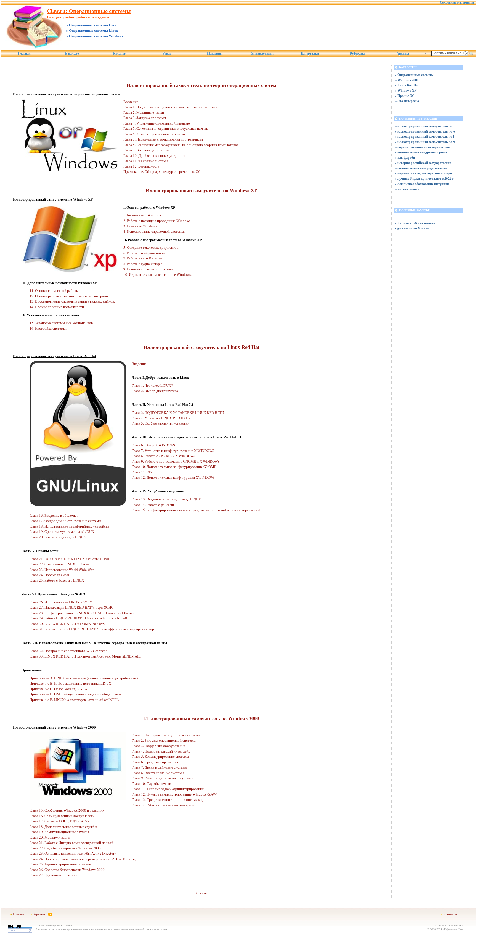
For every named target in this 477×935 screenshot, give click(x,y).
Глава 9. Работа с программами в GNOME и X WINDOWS (175, 461)
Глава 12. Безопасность (141, 166)
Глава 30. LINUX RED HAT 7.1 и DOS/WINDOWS (67, 623)
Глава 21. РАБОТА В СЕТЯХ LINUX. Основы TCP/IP (70, 558)
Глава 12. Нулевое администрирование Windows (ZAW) (174, 794)
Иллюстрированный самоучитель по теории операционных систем (201, 85)
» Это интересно (407, 101)
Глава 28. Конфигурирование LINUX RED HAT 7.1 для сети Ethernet (82, 612)
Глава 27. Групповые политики (53, 874)
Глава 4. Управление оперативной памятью (156, 123)
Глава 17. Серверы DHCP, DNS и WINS (59, 821)
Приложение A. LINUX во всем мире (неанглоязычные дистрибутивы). (84, 678)
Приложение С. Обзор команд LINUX (58, 688)
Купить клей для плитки (416, 223)
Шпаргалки (310, 53)
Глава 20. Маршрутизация (50, 837)
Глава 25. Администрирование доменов (60, 864)
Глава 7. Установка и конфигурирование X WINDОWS (173, 450)
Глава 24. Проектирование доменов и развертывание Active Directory (83, 858)
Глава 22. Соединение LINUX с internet (60, 563)
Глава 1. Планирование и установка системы (166, 734)
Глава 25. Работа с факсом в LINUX (57, 580)
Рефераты (357, 53)
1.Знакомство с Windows (142, 215)
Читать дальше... (410, 189)
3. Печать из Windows (140, 225)
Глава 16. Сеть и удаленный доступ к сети (62, 815)
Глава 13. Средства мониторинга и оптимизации (169, 799)
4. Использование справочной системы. (154, 231)
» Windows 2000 (406, 80)
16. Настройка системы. (48, 328)
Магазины (214, 53)
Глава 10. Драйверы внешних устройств (154, 155)
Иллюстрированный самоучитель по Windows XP (201, 190)
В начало (72, 53)
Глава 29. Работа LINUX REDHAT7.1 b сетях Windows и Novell (78, 618)
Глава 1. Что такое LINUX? (152, 385)
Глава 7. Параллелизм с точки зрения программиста (163, 139)
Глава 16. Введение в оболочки (54, 515)
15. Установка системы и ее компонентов (61, 322)
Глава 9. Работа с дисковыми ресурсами (162, 777)
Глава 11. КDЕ (143, 472)
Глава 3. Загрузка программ (144, 117)
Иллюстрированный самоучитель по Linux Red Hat (201, 347)
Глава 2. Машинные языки (143, 112)
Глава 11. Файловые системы (145, 160)
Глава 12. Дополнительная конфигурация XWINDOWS (173, 477)
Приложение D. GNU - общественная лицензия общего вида (76, 694)
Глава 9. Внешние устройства (146, 149)
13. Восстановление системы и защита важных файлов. (72, 301)
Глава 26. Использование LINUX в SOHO (61, 602)
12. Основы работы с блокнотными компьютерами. (69, 295)
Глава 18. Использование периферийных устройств (69, 526)
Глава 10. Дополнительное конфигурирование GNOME (174, 466)
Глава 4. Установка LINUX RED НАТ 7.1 (162, 417)
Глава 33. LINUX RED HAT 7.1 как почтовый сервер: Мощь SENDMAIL (85, 656)
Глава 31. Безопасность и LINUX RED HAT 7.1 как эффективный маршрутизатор (92, 628)
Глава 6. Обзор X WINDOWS (153, 445)
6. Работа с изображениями (144, 252)
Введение (130, 101)
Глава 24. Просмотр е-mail (50, 574)
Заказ (167, 53)
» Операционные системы (414, 74)
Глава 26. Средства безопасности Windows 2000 (67, 869)
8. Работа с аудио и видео (143, 263)
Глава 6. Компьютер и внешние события (154, 133)
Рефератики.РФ (453, 929)
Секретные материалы (456, 2)
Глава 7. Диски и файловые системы (159, 767)
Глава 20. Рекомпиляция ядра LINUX (58, 536)
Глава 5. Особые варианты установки (160, 423)
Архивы (201, 893)
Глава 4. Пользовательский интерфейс (161, 751)
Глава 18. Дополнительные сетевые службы (63, 826)
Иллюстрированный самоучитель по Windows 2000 (201, 718)
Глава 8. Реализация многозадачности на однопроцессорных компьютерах (181, 144)
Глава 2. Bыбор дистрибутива (155, 390)
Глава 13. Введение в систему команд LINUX (166, 499)
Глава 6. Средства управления (155, 761)
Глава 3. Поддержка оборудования (158, 745)
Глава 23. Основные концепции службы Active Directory (73, 853)
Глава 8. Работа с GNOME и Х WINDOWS (163, 455)
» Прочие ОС (405, 95)
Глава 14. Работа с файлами (153, 504)
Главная (24, 53)
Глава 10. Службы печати (151, 783)
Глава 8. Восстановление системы (158, 772)
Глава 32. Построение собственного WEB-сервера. (69, 650)
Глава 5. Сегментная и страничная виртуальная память (165, 128)
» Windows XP (405, 90)
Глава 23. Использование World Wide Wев (62, 569)
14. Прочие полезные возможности (57, 306)
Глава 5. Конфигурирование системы (160, 756)
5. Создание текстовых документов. (151, 247)
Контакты (450, 914)
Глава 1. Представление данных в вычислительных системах (170, 106)
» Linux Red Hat (407, 85)
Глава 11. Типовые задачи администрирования (168, 788)
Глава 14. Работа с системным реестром (163, 804)
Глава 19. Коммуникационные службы (59, 831)
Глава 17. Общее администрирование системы (65, 520)
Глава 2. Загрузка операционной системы (164, 740)
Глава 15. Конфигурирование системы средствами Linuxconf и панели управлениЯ (196, 509)
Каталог (119, 53)
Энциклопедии (262, 53)
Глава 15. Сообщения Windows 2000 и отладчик (67, 810)
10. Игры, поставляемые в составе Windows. (157, 274)
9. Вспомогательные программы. (148, 268)
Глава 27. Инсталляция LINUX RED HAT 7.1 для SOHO (71, 607)
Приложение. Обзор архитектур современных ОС (162, 171)
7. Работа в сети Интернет (143, 258)
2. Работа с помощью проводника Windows (156, 220)
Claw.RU (457, 925)
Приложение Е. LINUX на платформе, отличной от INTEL (74, 699)
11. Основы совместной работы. (55, 290)
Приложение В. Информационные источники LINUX (70, 683)
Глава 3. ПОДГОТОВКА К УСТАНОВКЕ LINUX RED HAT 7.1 (179, 412)
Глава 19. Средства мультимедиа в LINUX (62, 531)
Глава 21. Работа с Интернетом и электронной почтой (71, 842)
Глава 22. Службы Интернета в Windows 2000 (65, 848)
